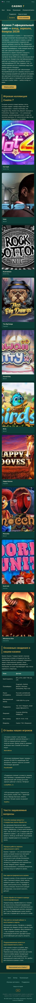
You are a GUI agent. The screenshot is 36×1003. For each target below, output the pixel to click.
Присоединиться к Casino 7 (18, 967)
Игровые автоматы (28, 10)
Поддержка (12, 14)
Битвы (9, 10)
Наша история (22, 14)
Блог (3, 10)
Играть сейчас (9, 87)
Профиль (12, 17)
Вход (33, 1)
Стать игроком (24, 17)
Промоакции (17, 10)
